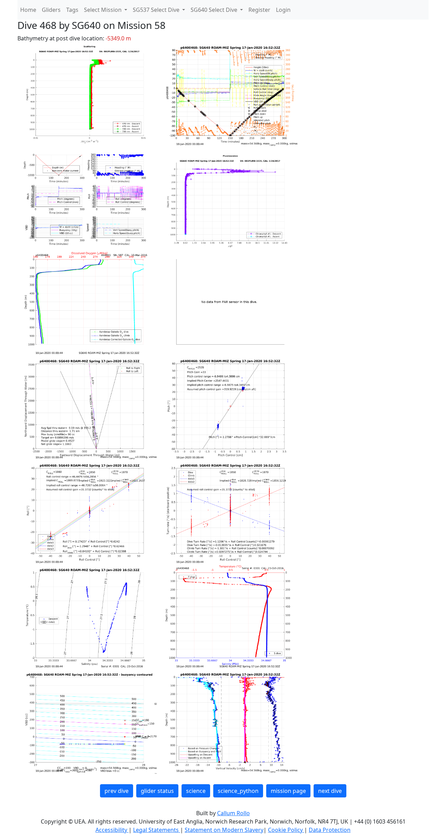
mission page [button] (288, 791)
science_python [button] (238, 791)
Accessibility (112, 830)
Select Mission (103, 10)
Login (283, 10)
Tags (72, 10)
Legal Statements (156, 830)
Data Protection (330, 830)
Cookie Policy (286, 830)
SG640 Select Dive (215, 10)
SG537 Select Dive (157, 10)
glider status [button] (157, 791)
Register (259, 10)
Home (28, 10)
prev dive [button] (117, 791)
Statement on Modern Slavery (224, 830)
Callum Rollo (233, 813)
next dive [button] (330, 791)
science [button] (196, 791)
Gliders (51, 10)
